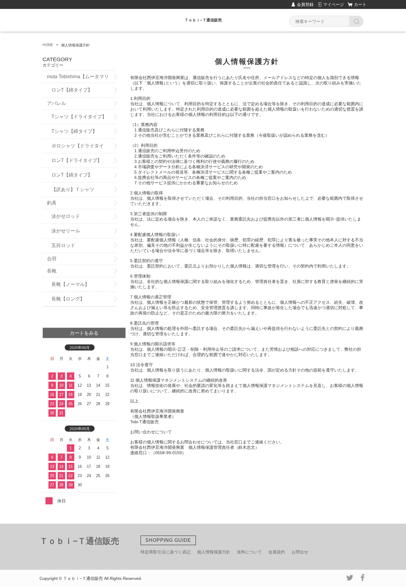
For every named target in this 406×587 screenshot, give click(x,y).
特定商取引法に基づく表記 (166, 552)
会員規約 (276, 552)
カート (360, 4)
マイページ (333, 4)
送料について (249, 552)
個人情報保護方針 (213, 552)
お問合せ (300, 552)
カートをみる (84, 333)
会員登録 (305, 4)
